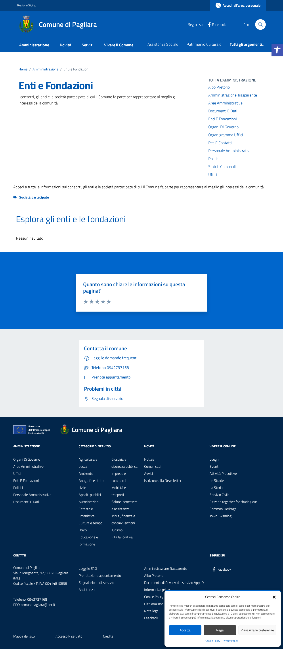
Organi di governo (26, 459)
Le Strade (217, 480)
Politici (213, 159)
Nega (220, 630)
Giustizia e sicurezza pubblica (124, 463)
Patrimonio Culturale (204, 44)
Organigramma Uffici (225, 135)
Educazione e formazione (88, 540)
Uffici (212, 175)
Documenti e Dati (222, 111)
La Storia (216, 487)
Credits (108, 636)
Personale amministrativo (229, 151)
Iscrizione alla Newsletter (162, 480)
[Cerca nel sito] (260, 24)
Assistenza (87, 589)
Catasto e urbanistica (87, 512)
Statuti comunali (222, 167)
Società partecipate (34, 197)
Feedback (151, 618)
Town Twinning (220, 515)
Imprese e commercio (119, 477)
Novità (65, 45)
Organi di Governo (223, 127)
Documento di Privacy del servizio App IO (174, 582)
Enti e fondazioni (26, 480)
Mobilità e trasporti (118, 491)
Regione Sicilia (26, 5)
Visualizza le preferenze (257, 630)
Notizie (149, 459)
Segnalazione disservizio (96, 582)
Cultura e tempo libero (90, 526)
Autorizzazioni (89, 501)
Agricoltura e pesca (88, 463)
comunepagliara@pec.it (38, 604)
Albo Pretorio (219, 87)
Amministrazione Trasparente (232, 95)
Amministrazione (34, 45)
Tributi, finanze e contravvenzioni (123, 519)
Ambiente (86, 473)
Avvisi (148, 473)
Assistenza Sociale (162, 44)
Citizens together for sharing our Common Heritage (233, 505)
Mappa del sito (24, 636)
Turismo (116, 530)
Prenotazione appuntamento (100, 575)
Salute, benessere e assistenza (124, 505)
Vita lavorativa (122, 537)
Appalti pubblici (90, 494)
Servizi (88, 45)
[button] (277, 50)
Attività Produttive (223, 473)
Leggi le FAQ (88, 568)
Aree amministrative (225, 103)
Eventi (214, 466)
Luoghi (214, 459)
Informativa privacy (158, 589)
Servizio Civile (219, 494)
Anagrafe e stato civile (91, 484)
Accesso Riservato (68, 636)
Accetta (185, 630)
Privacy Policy (230, 641)
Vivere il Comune (118, 45)
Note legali (152, 610)
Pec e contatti (220, 143)
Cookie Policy (212, 641)
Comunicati (152, 466)
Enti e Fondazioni (222, 119)
